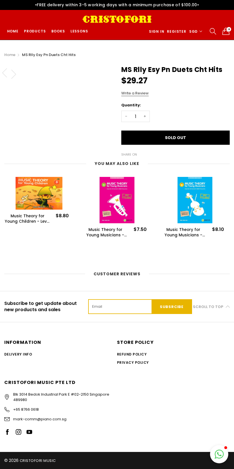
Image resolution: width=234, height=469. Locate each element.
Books (58, 31)
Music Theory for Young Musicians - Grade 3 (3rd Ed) (183, 232)
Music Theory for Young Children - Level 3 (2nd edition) (27, 218)
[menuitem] (12, 31)
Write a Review (135, 93)
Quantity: (131, 105)
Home (13, 31)
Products (35, 31)
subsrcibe (171, 306)
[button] (219, 454)
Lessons (79, 31)
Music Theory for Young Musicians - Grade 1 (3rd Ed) (105, 232)
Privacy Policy (133, 362)
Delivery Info (18, 354)
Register (176, 31)
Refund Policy (132, 354)
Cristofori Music (38, 460)
